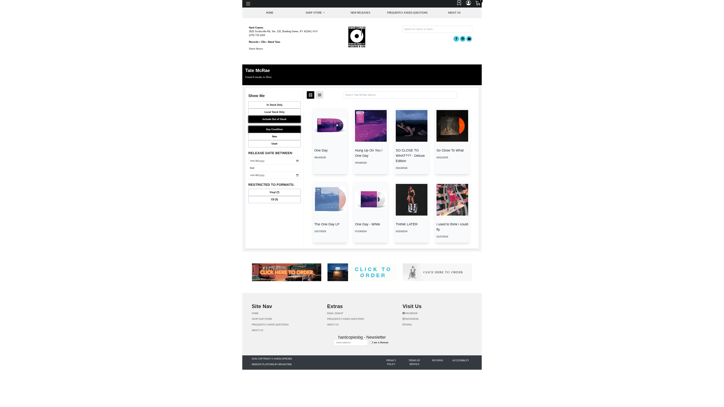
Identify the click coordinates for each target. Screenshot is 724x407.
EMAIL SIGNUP (335, 313)
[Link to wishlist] (459, 3)
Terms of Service (414, 362)
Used (274, 143)
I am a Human (380, 342)
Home (255, 313)
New (274, 136)
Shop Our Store (262, 319)
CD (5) (274, 199)
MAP (315, 31)
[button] (315, 12)
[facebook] (456, 39)
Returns (437, 360)
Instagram (412, 319)
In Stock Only (274, 104)
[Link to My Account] (468, 3)
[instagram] (462, 39)
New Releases (360, 12)
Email (408, 324)
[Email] (469, 39)
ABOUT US (454, 12)
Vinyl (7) (274, 192)
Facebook (411, 313)
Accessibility (460, 360)
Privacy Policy (391, 362)
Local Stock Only (275, 112)
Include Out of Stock (274, 119)
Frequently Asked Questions (407, 12)
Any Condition (274, 129)
